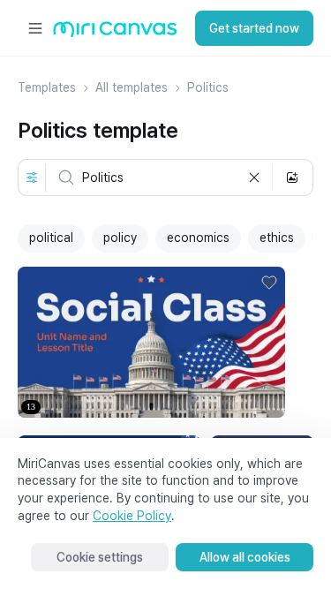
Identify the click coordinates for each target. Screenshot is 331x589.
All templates (131, 87)
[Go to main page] (115, 33)
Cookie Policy (132, 516)
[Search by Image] (292, 177)
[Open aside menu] (35, 28)
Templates (47, 87)
